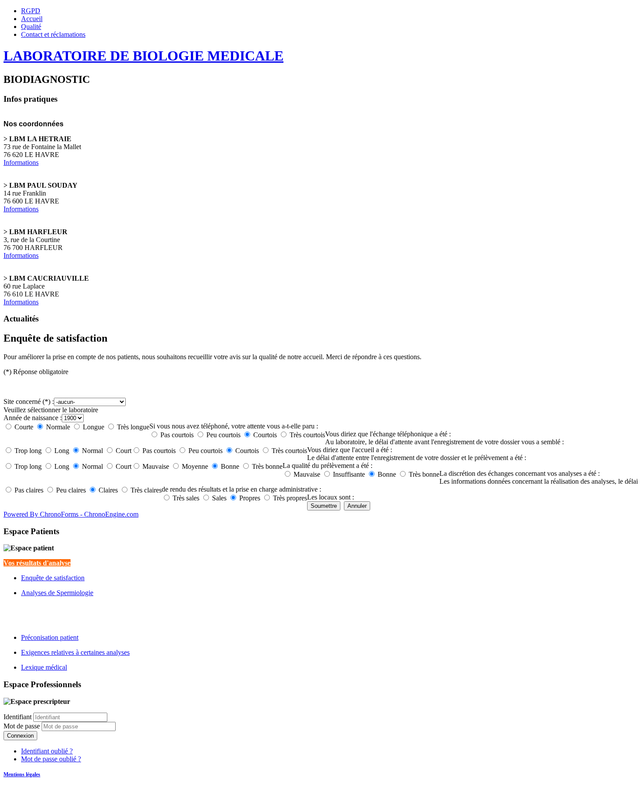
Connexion (20, 735)
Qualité (31, 26)
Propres (249, 498)
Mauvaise (155, 466)
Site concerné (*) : (29, 401)
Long (61, 450)
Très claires (146, 490)
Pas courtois (177, 435)
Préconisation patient (49, 637)
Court (123, 450)
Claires (108, 490)
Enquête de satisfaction (53, 578)
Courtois (265, 435)
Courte (23, 427)
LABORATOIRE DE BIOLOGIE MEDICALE (143, 56)
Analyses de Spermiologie (57, 592)
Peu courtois (223, 435)
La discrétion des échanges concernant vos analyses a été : (519, 473)
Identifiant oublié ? (47, 751)
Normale (58, 427)
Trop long (28, 450)
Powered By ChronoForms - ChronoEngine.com (71, 514)
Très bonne (267, 466)
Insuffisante (349, 474)
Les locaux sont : (330, 497)
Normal (92, 450)
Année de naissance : (33, 417)
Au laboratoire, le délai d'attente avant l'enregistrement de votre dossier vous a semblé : (444, 442)
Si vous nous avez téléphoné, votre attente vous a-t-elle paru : (233, 426)
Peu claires (71, 490)
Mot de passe (23, 726)
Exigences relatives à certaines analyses (75, 652)
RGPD (30, 10)
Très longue (133, 427)
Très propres (290, 498)
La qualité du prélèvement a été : (327, 465)
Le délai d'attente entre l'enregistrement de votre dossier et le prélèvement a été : (416, 457)
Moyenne (195, 466)
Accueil (31, 18)
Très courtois (307, 435)
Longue (93, 427)
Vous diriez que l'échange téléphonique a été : (388, 434)
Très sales (186, 498)
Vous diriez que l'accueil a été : (349, 449)
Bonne (230, 466)
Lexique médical (44, 667)
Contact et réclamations (53, 34)
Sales (219, 498)
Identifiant (18, 717)
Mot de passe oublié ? (51, 759)
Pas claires (28, 490)
